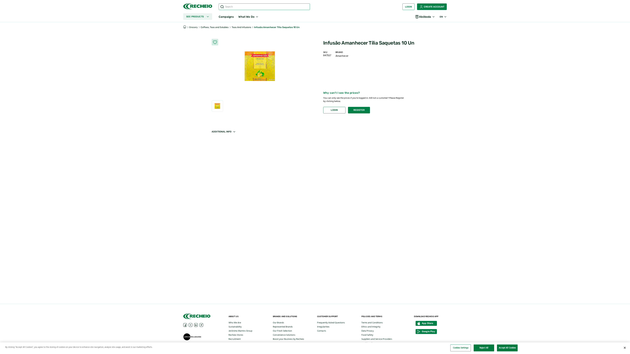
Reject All (484, 347)
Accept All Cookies (507, 347)
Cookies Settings (460, 347)
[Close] (624, 347)
